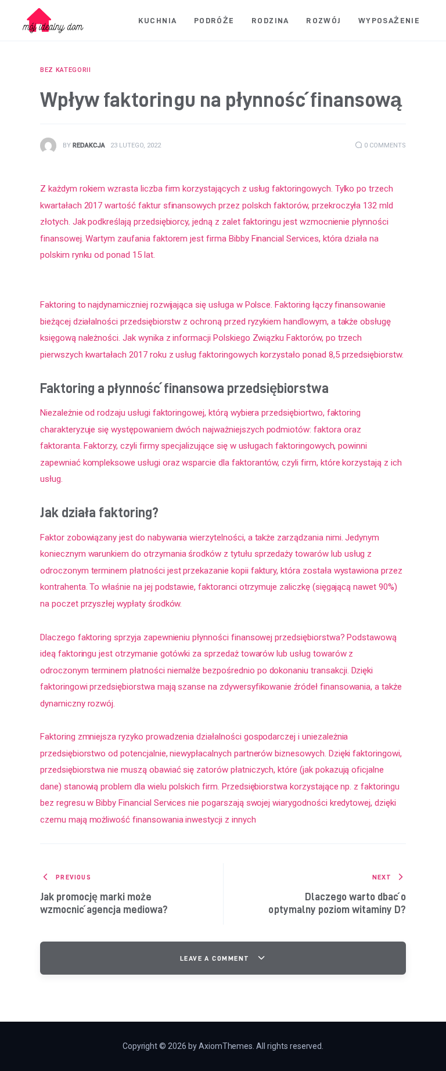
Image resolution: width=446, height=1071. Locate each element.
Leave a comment (216, 958)
